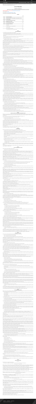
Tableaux (31, 2)
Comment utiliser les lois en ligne (22, 2)
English (31, 0)
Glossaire (28, 2)
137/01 (7, 12)
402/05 (9, 12)
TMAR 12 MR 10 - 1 (12, 12)
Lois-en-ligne (5, 2)
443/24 (8, 11)
